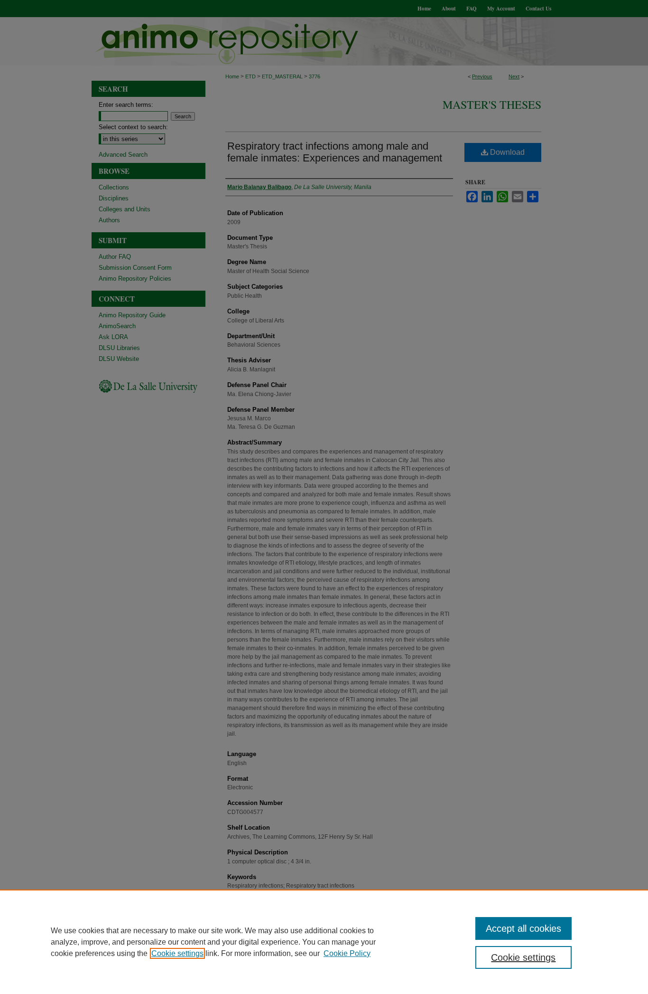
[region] (324, 942)
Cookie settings (177, 953)
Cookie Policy (347, 953)
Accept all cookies (523, 928)
